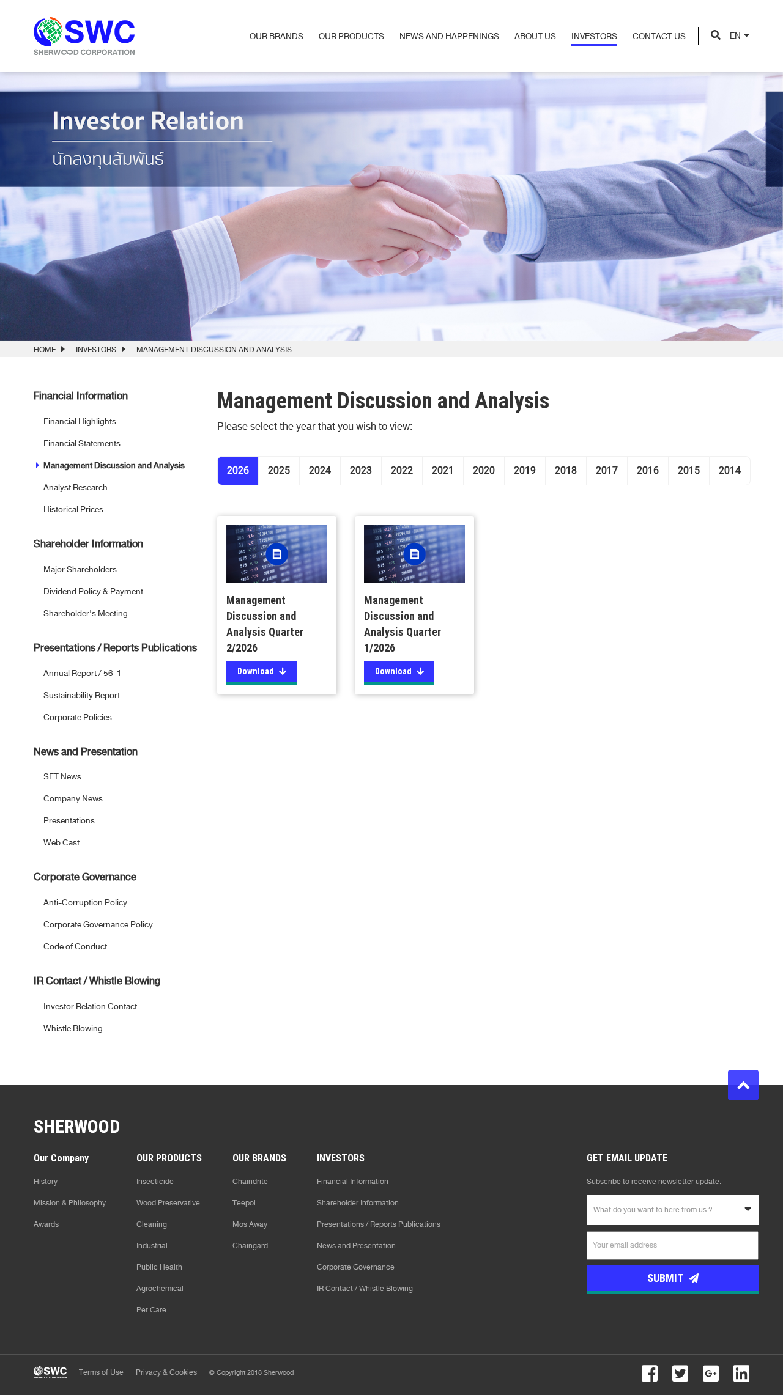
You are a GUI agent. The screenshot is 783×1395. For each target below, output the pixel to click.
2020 (484, 470)
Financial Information (352, 1182)
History (46, 1182)
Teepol (244, 1203)
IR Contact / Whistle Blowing (365, 1289)
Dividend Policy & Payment (93, 591)
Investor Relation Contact (90, 1006)
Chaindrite (250, 1182)
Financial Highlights (79, 421)
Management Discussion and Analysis (114, 465)
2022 (402, 470)
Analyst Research (75, 487)
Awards (46, 1224)
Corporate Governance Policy (98, 925)
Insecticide (155, 1182)
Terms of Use (101, 1372)
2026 (238, 470)
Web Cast (61, 843)
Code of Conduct (75, 947)
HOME (45, 350)
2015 (689, 470)
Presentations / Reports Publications (378, 1224)
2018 (566, 470)
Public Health (159, 1267)
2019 (525, 470)
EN (735, 36)
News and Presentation (356, 1246)
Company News (73, 799)
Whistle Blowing (73, 1028)
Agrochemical (160, 1289)
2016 (648, 470)
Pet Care (151, 1310)
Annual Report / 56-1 (82, 673)
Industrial (152, 1246)
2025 (279, 470)
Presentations (69, 821)
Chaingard (250, 1246)
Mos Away (249, 1224)
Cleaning (151, 1224)
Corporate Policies (77, 717)
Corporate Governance (356, 1267)
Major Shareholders (80, 569)
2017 (607, 470)
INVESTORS (96, 350)
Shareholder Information (358, 1203)
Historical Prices (73, 509)
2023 (361, 470)
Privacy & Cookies (166, 1372)
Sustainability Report (81, 695)
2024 (320, 470)
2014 (730, 470)
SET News (62, 777)
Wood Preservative (168, 1203)
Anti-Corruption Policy (85, 903)
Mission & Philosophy (70, 1203)
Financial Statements (82, 443)
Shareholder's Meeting (85, 613)
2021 (443, 470)
